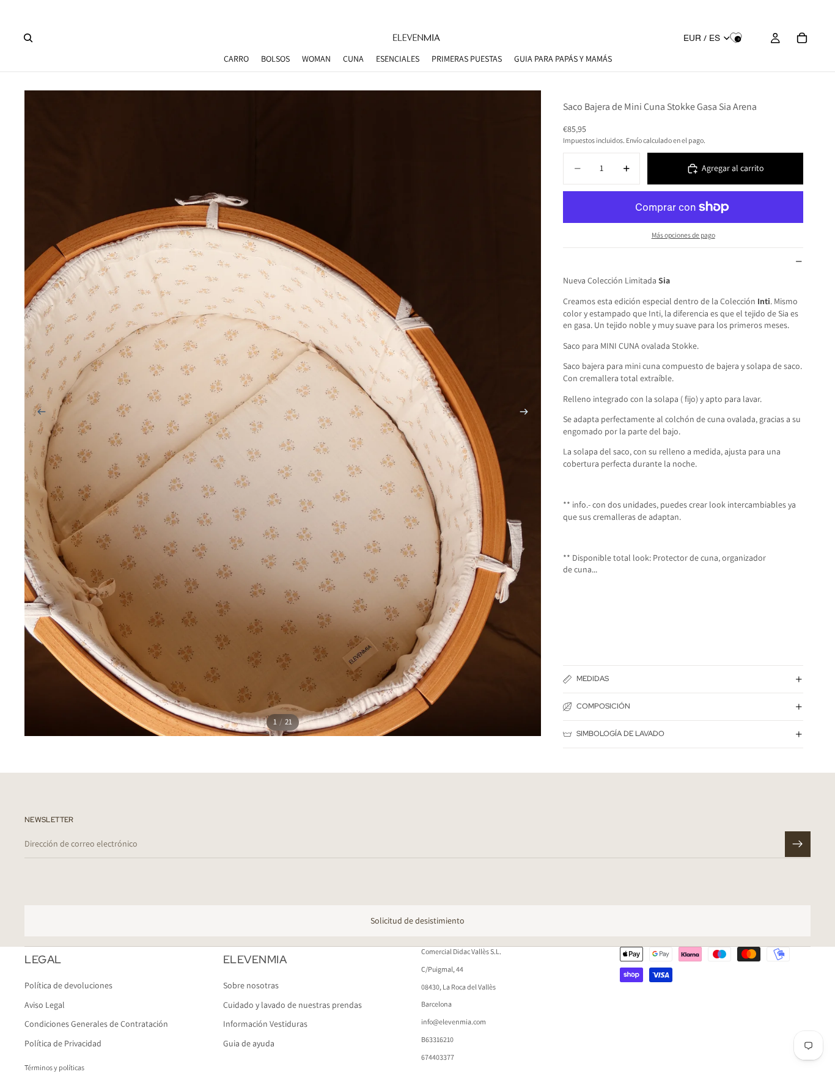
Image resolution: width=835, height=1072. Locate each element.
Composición (603, 706)
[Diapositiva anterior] (37, 412)
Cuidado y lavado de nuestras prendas (292, 1004)
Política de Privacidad (62, 1043)
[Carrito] (802, 37)
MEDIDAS (592, 679)
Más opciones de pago (683, 234)
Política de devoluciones (68, 985)
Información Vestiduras (265, 1024)
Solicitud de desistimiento (417, 920)
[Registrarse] (798, 844)
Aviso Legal (44, 1004)
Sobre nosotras (251, 985)
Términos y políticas (54, 1067)
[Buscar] (28, 37)
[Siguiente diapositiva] (527, 412)
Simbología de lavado (620, 733)
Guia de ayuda (248, 1043)
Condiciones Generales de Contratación (96, 1024)
